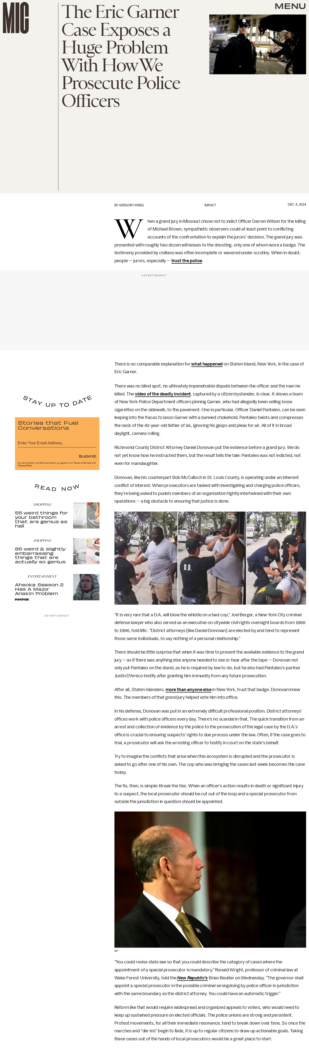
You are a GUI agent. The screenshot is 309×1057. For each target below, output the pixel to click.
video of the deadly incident (163, 394)
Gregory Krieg (131, 205)
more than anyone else (188, 689)
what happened (207, 364)
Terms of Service (82, 463)
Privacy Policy (25, 465)
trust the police (186, 260)
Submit (88, 456)
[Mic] (16, 18)
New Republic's (192, 977)
